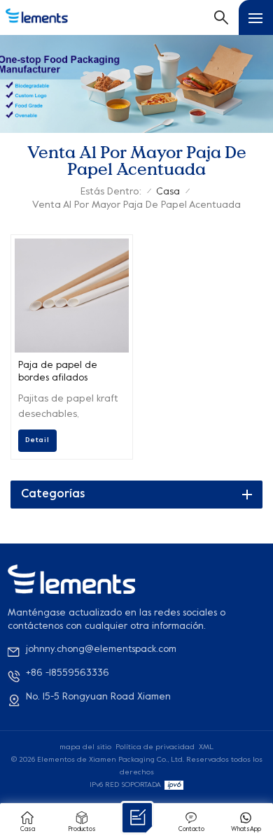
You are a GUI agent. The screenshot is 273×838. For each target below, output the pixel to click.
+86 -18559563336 (67, 673)
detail (37, 439)
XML (206, 747)
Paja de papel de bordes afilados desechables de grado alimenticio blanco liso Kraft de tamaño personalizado (69, 373)
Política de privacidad (155, 747)
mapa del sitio (85, 747)
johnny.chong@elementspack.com (101, 649)
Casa (168, 192)
